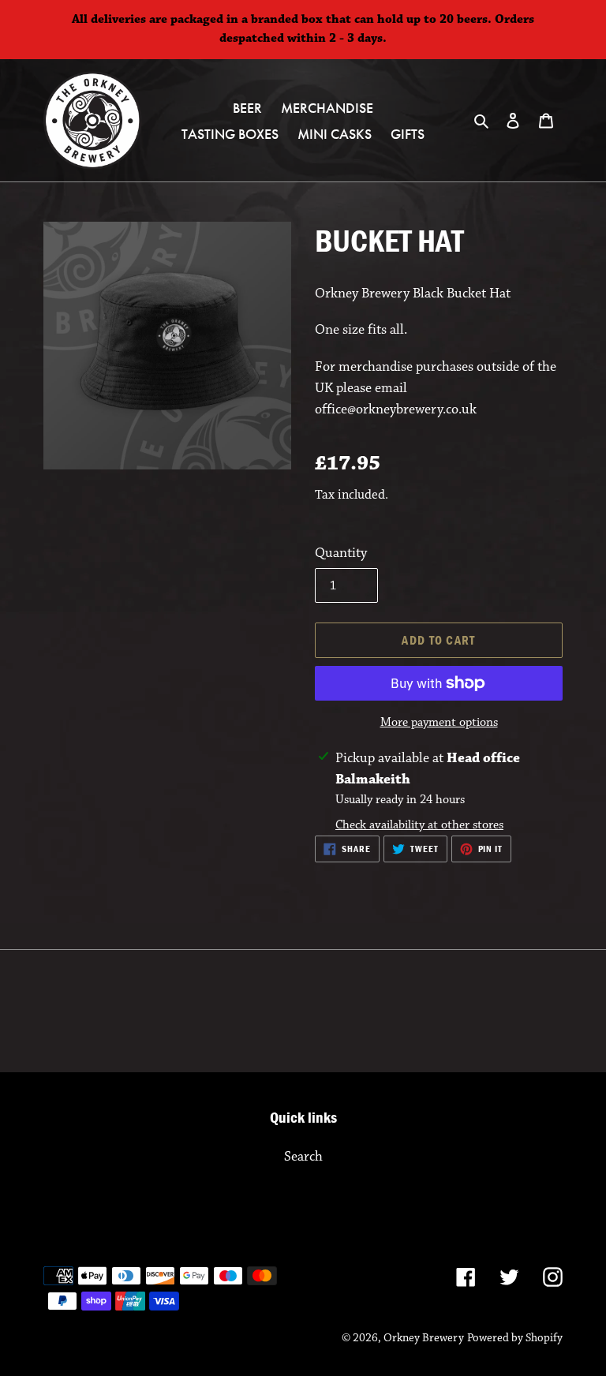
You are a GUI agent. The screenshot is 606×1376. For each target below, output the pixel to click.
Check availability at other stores (419, 824)
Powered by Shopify (515, 1337)
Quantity (341, 553)
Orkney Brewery (423, 1337)
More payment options (439, 722)
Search (303, 1156)
